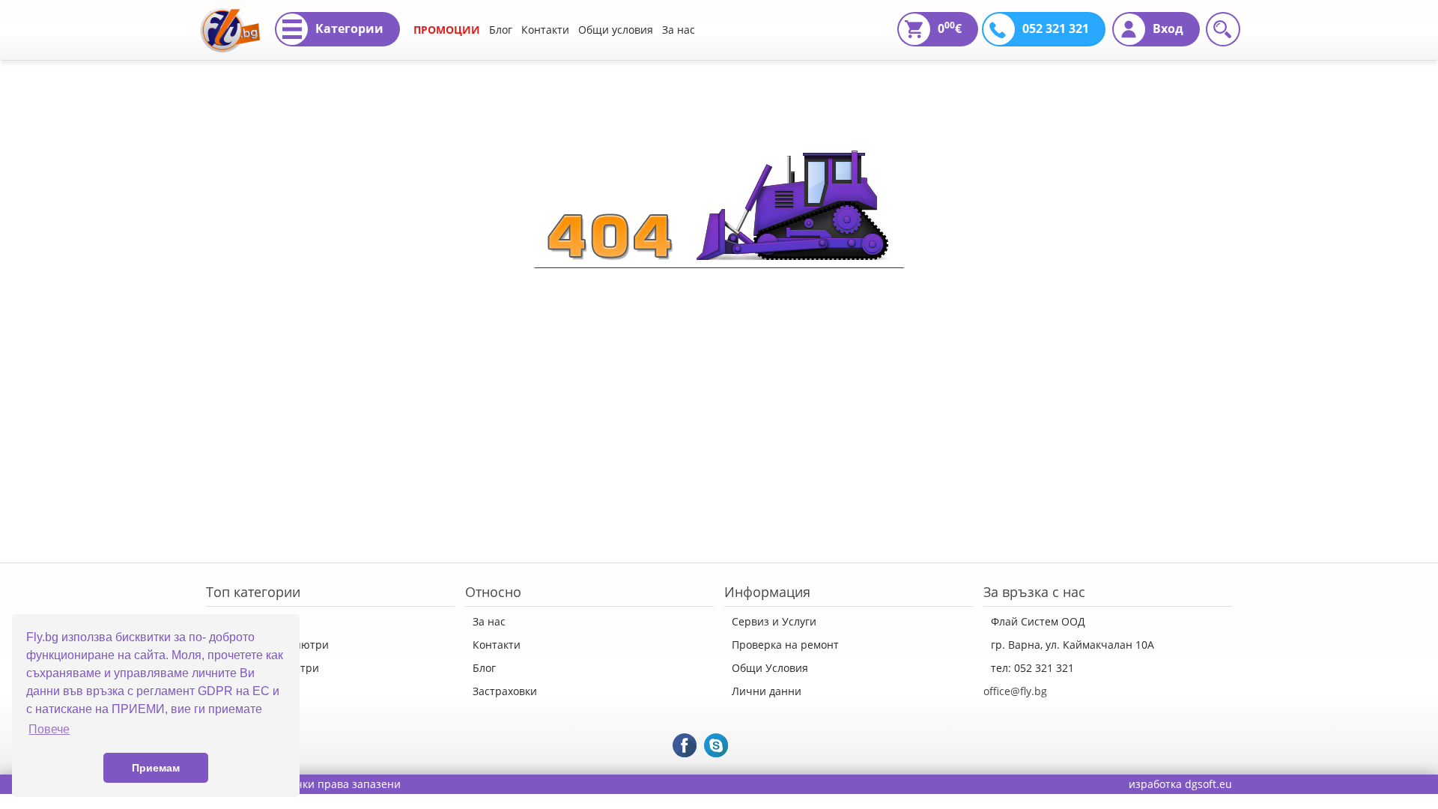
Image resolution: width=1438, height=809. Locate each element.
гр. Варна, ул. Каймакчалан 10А (1072, 644)
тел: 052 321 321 (1032, 668)
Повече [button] (49, 729)
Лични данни (766, 691)
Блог (500, 29)
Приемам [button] (156, 768)
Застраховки (505, 691)
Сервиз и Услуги (774, 621)
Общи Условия (770, 668)
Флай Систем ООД (1038, 621)
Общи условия (615, 29)
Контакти (545, 29)
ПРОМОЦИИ (446, 29)
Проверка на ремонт (785, 644)
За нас (678, 29)
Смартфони (243, 691)
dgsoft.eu (1208, 784)
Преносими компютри (271, 644)
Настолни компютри (266, 668)
